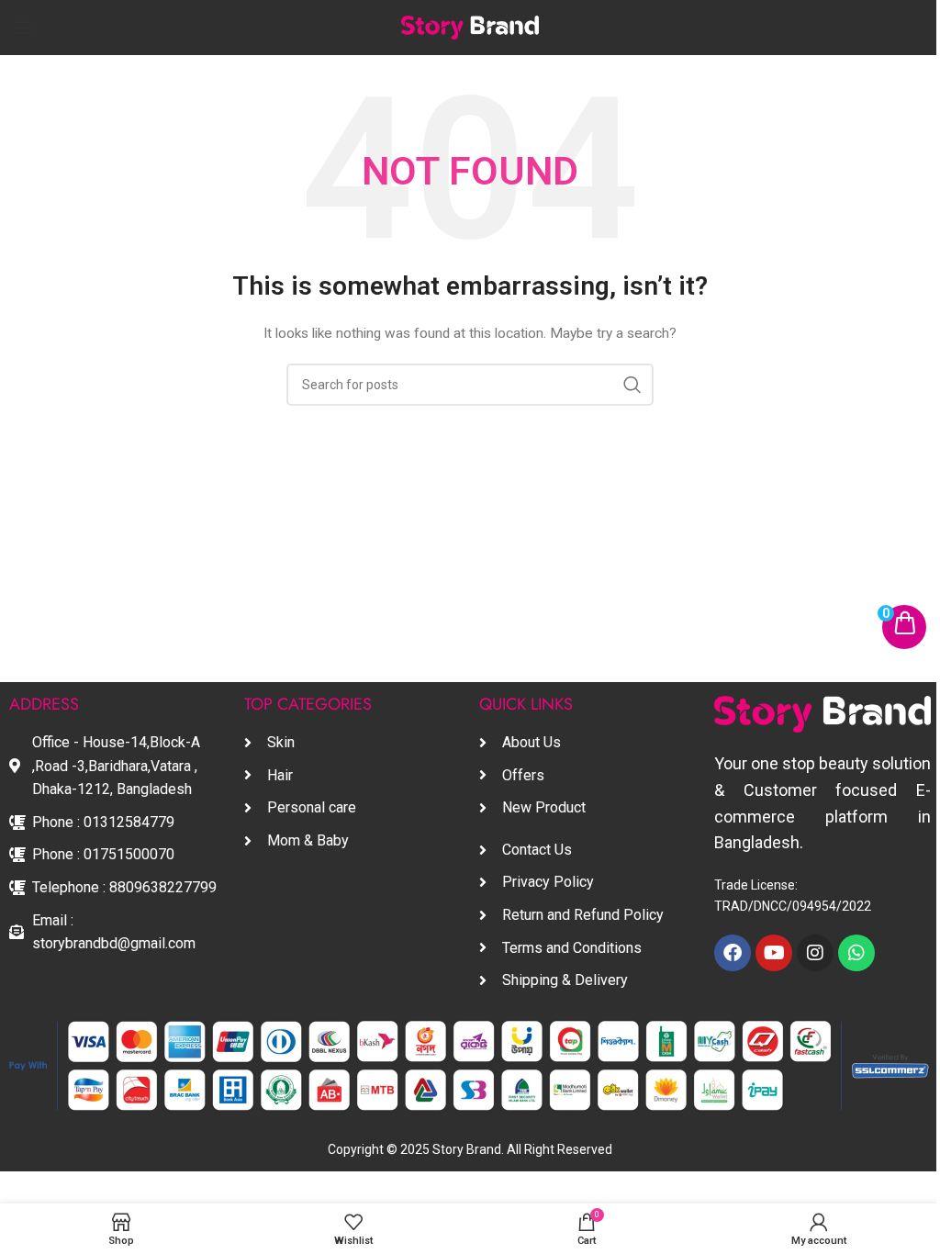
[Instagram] (815, 953)
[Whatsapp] (856, 953)
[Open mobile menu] (23, 27)
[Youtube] (773, 953)
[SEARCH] (632, 385)
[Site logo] (470, 27)
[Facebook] (732, 953)
